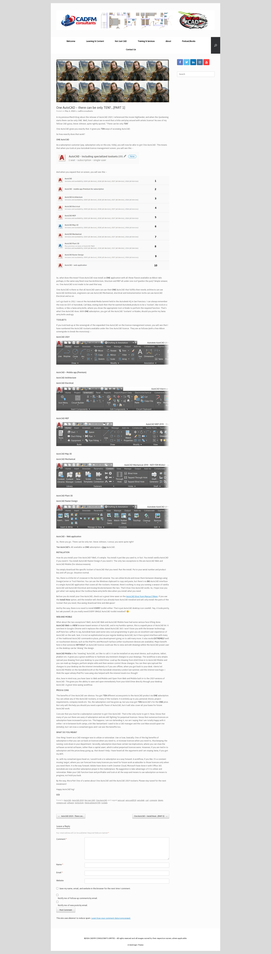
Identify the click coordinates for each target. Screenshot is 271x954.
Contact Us (131, 49)
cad (147, 800)
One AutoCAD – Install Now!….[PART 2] (150, 816)
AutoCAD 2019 (78, 800)
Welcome (70, 41)
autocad (121, 800)
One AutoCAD (101, 800)
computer (153, 800)
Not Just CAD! (90, 800)
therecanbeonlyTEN (92, 803)
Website (60, 880)
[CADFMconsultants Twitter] (187, 62)
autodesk (140, 800)
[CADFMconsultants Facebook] (180, 62)
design (160, 800)
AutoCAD (67, 800)
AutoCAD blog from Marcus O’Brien (142, 596)
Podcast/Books (188, 41)
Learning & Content (95, 41)
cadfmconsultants (85, 111)
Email (59, 872)
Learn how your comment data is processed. (111, 918)
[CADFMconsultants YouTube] (206, 62)
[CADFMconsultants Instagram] (200, 62)
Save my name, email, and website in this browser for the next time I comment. (94, 888)
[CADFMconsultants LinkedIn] (193, 62)
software (70, 803)
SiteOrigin (133, 945)
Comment (61, 839)
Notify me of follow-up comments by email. (78, 898)
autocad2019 (130, 800)
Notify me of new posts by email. (73, 905)
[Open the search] (215, 45)
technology (79, 803)
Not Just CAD (121, 41)
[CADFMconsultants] (135, 20)
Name (59, 864)
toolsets (104, 803)
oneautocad (61, 803)
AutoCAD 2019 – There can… (71, 816)
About (168, 41)
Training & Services (146, 41)
